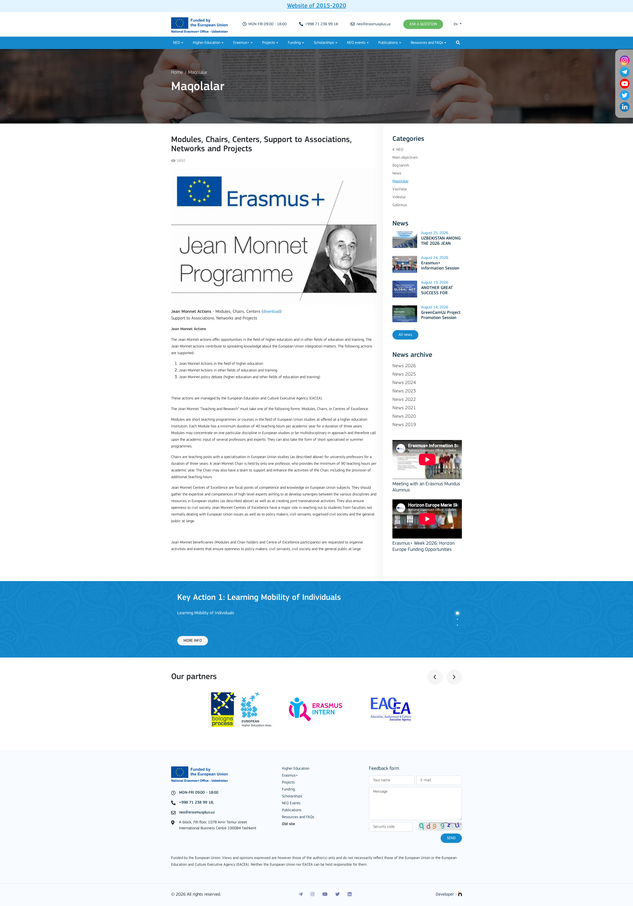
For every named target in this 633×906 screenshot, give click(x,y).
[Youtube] (324, 894)
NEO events (356, 43)
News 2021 (404, 408)
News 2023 (404, 391)
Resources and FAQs (427, 43)
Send (451, 838)
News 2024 (404, 382)
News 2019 (404, 424)
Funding (294, 43)
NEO (176, 43)
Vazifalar (399, 189)
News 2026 (404, 366)
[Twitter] (337, 894)
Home (177, 72)
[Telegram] (301, 894)
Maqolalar (197, 72)
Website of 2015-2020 (316, 6)
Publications (388, 43)
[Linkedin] (350, 894)
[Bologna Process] (241, 709)
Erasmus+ (241, 43)
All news (405, 335)
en (456, 24)
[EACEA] (391, 709)
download (271, 312)
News (396, 173)
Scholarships (324, 43)
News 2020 (404, 416)
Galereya (399, 205)
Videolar (399, 197)
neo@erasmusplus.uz (373, 24)
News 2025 (404, 374)
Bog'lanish (400, 166)
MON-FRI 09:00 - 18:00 (267, 24)
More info (192, 641)
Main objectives (405, 158)
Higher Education (206, 43)
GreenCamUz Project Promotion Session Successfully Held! (441, 318)
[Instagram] (313, 894)
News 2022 (404, 399)
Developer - (447, 894)
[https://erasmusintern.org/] (316, 709)
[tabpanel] (316, 619)
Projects (268, 43)
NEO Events (291, 803)
